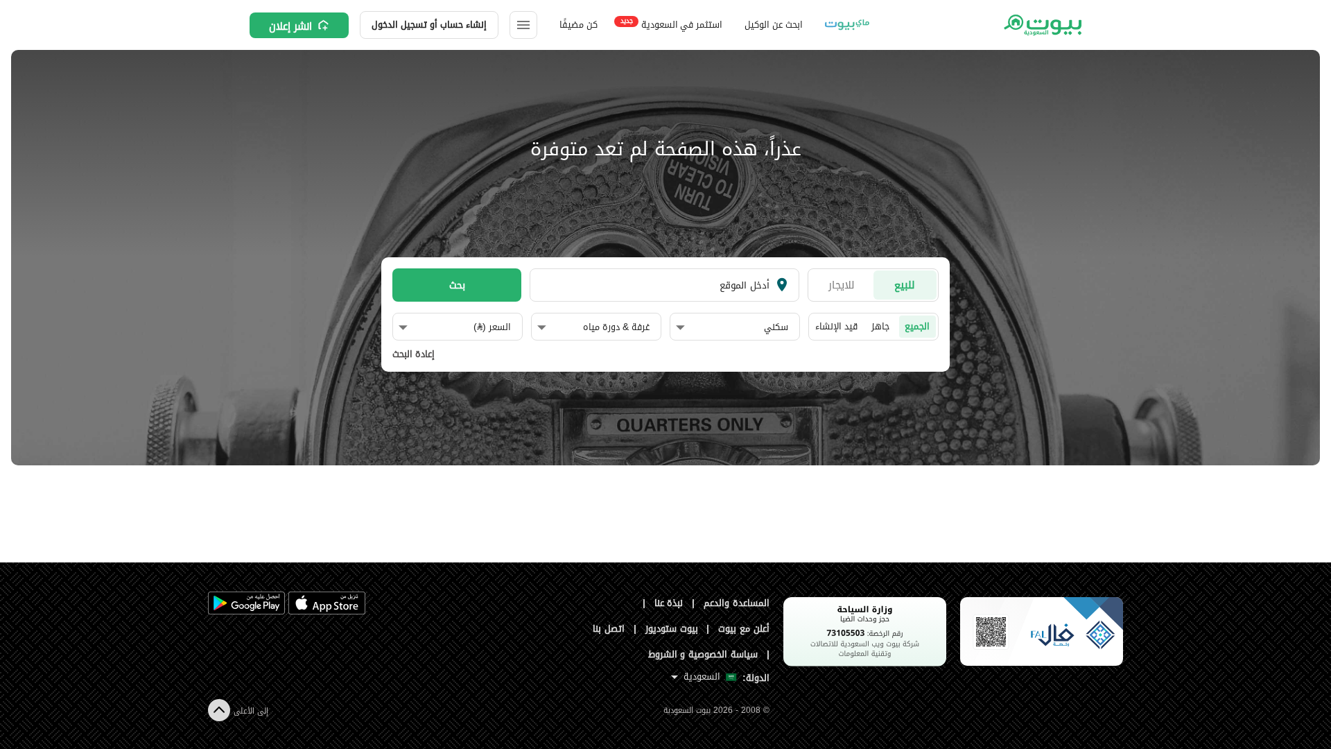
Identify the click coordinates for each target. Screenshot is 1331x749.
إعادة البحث (413, 354)
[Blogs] (847, 25)
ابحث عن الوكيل (773, 24)
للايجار (841, 284)
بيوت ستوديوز (671, 628)
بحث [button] (457, 285)
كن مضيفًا (578, 24)
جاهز (880, 326)
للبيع (904, 284)
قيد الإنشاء (836, 326)
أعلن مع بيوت (743, 628)
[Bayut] (1041, 25)
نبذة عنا (669, 603)
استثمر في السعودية (671, 24)
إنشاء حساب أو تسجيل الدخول (429, 24)
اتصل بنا (609, 628)
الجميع (917, 326)
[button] (732, 327)
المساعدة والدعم (736, 603)
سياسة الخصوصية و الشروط (703, 654)
